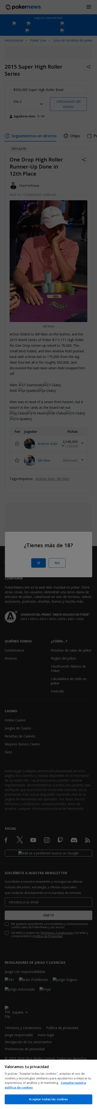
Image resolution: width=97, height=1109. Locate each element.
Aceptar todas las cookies (48, 1099)
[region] (48, 1084)
